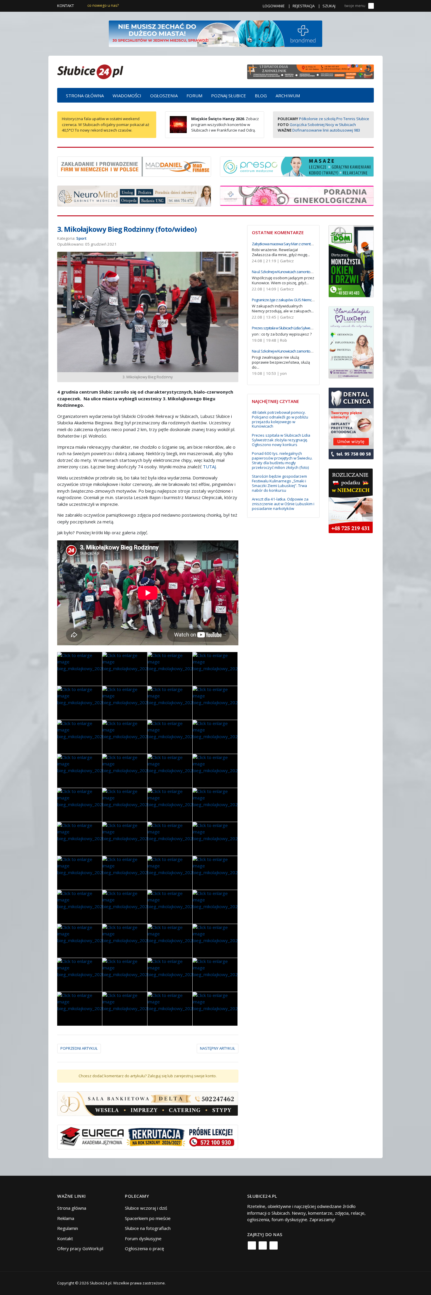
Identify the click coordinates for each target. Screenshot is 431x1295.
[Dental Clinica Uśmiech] (351, 423)
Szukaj (329, 5)
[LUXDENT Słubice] (351, 342)
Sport (81, 238)
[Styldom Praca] (351, 260)
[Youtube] (273, 1245)
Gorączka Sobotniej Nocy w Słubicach (323, 124)
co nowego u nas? (103, 5)
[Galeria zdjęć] (79, 669)
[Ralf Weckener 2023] (350, 500)
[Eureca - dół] (147, 1136)
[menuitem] (85, 95)
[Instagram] (263, 1245)
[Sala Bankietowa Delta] (147, 1103)
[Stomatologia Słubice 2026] (310, 71)
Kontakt (65, 5)
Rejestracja (304, 5)
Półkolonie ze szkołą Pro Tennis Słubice (334, 118)
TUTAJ (209, 466)
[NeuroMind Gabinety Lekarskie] (134, 195)
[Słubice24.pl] (90, 71)
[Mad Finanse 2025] (134, 166)
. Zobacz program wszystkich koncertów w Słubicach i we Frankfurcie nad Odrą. (225, 124)
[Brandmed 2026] (215, 33)
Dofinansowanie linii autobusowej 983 (326, 130)
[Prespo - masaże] (297, 166)
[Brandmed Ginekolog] (297, 195)
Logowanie (274, 5)
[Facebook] (252, 1245)
